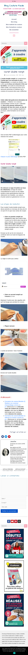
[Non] (26, 651)
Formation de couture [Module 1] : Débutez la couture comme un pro (15, 417)
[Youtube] (12, 521)
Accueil (14, 19)
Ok (14, 653)
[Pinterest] (15, 521)
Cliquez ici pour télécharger (9, 156)
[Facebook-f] (8, 521)
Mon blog (14, 22)
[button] (14, 35)
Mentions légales (14, 646)
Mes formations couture (14, 27)
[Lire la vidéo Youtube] (14, 122)
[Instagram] (19, 521)
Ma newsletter (14, 29)
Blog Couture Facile (14, 5)
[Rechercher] (25, 43)
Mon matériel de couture (14, 24)
